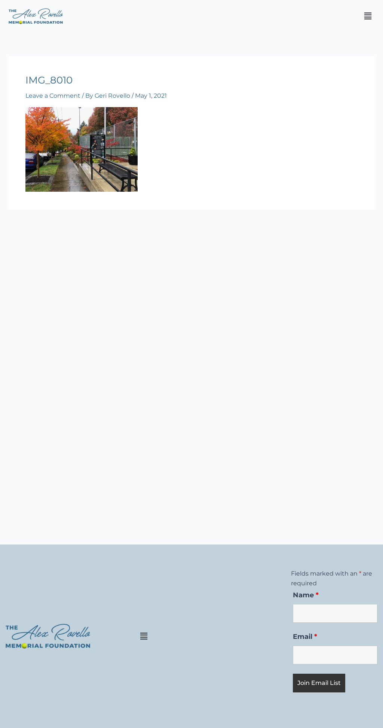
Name (306, 595)
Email (305, 637)
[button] (367, 16)
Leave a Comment (52, 95)
